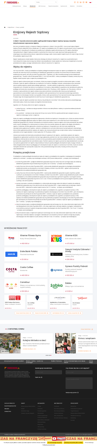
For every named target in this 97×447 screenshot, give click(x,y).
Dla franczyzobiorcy (59, 408)
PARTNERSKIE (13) (57, 313)
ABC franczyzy (41, 6)
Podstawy (56, 406)
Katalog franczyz (17, 6)
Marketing (73, 418)
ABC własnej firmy (58, 415)
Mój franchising (41, 422)
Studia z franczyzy (45, 361)
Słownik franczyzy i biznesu (61, 418)
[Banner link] (48, 17)
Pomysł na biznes (42, 429)
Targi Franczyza (75, 411)
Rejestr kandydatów (53, 6)
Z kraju (39, 406)
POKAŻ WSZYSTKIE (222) (22, 313)
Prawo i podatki (20, 27)
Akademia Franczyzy (76, 415)
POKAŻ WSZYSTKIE (85, 329)
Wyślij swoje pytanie (71, 392)
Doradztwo (79, 6)
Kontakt (73, 420)
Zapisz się (37, 377)
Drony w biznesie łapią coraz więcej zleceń (63, 361)
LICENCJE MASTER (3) (73, 313)
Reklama (72, 6)
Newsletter (73, 406)
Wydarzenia (41, 413)
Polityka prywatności (19, 434)
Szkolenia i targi (25, 411)
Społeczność (64, 6)
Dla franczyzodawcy (59, 411)
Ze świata (40, 408)
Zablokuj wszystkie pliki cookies (73, 442)
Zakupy (25, 6)
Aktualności (32, 6)
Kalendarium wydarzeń (76, 408)
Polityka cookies (9, 434)
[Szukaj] (56, 2)
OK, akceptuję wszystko (55, 442)
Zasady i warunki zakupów (27, 413)
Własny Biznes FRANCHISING (28, 406)
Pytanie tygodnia (42, 411)
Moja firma (11, 27)
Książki (22, 408)
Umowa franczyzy (58, 413)
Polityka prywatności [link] (49, 445)
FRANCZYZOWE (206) (40, 313)
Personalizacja (89, 442)
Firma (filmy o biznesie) (43, 420)
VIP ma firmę (41, 427)
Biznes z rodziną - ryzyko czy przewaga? (23, 361)
